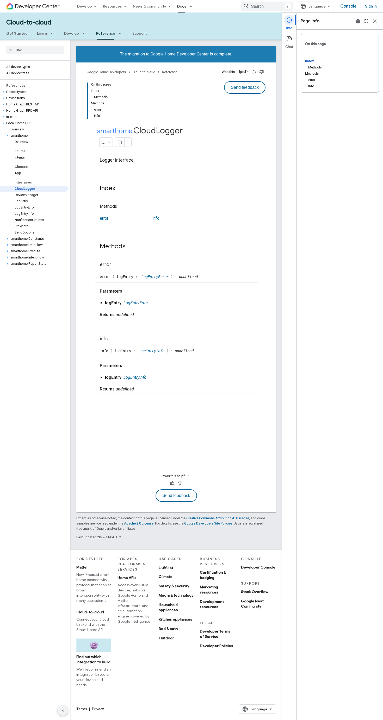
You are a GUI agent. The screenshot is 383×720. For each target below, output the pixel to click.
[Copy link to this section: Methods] (122, 207)
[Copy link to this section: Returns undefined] (139, 315)
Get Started (17, 33)
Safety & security (174, 586)
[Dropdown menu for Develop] (85, 33)
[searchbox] (35, 50)
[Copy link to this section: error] (116, 265)
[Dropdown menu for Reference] (121, 33)
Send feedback (245, 87)
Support (139, 33)
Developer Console (258, 567)
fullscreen (366, 21)
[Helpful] (254, 72)
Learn (42, 33)
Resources (112, 6)
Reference (105, 33)
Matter (82, 567)
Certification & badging (213, 575)
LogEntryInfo (152, 351)
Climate (165, 576)
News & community (149, 6)
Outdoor (166, 638)
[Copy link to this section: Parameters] (127, 291)
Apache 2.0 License (138, 523)
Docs (181, 6)
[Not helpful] (261, 72)
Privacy (98, 709)
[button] (34, 92)
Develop (84, 6)
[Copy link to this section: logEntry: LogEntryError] (153, 303)
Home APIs (127, 577)
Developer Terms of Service (215, 634)
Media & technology (176, 595)
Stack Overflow (254, 591)
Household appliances (168, 607)
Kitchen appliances (175, 619)
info (155, 218)
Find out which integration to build (93, 659)
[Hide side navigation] (63, 710)
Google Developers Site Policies (208, 523)
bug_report (358, 21)
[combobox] (267, 6)
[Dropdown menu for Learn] (53, 33)
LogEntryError (156, 277)
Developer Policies (216, 645)
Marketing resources (209, 590)
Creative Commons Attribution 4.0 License (217, 518)
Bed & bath (168, 628)
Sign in (371, 6)
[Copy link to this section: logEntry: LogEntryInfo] (151, 377)
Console (348, 6)
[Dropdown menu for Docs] (192, 6)
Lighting (166, 567)
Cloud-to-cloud (28, 22)
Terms (81, 709)
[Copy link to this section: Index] (120, 189)
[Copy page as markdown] (120, 142)
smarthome (114, 131)
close (375, 21)
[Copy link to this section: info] (113, 339)
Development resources (212, 604)
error (104, 218)
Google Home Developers (106, 72)
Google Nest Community (252, 604)
